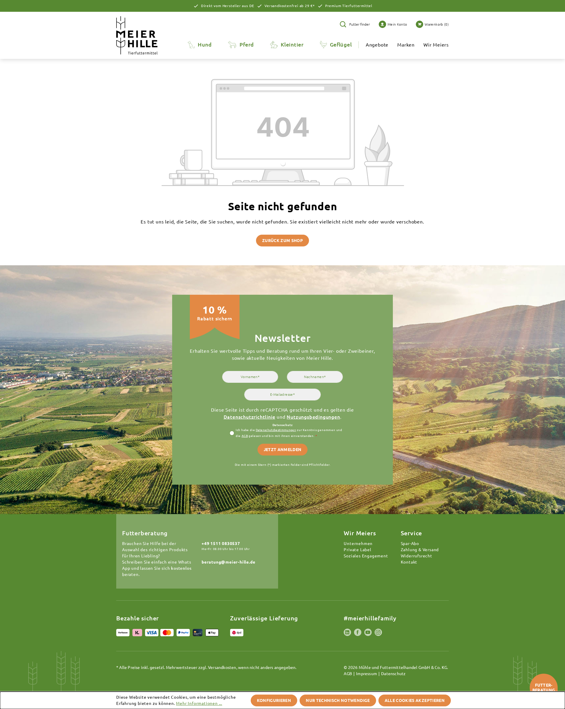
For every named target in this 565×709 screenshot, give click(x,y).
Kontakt (409, 562)
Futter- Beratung (543, 688)
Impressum (366, 673)
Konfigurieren (274, 700)
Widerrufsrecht (416, 556)
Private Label (357, 549)
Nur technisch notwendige (338, 700)
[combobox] (359, 24)
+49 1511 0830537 (221, 543)
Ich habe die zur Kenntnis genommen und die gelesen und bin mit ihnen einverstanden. (289, 433)
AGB (245, 436)
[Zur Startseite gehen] (144, 35)
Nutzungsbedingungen (313, 417)
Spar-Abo (410, 543)
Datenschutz (393, 673)
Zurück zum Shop (282, 240)
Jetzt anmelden (283, 449)
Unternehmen (358, 543)
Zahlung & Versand (420, 549)
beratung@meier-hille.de (228, 562)
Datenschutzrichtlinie (249, 417)
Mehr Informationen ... (199, 703)
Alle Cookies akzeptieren (415, 700)
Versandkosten (222, 667)
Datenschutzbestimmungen (276, 430)
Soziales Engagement (366, 556)
